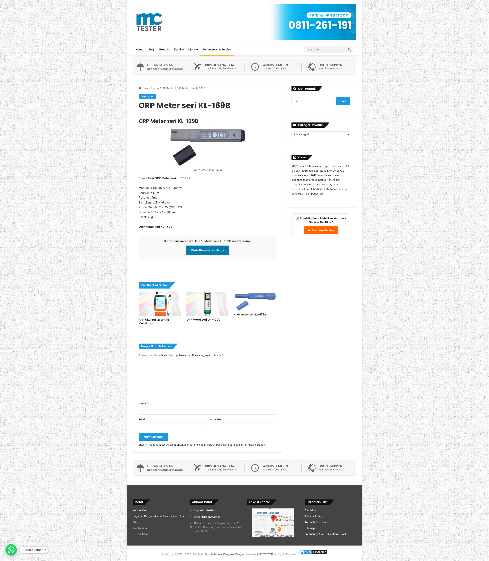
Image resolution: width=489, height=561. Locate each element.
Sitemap (310, 528)
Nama (143, 403)
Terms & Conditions (317, 522)
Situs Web (216, 419)
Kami (177, 49)
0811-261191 (207, 510)
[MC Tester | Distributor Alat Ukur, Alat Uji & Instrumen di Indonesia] (149, 21)
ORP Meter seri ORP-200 (203, 320)
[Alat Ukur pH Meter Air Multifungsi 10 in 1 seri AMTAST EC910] (160, 304)
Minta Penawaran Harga (207, 250)
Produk (164, 49)
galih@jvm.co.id (210, 516)
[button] (11, 550)
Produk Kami (140, 534)
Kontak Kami (140, 510)
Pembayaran (140, 528)
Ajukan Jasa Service (321, 230)
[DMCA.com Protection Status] (313, 554)
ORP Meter (167, 88)
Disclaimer (311, 510)
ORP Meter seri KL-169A (250, 314)
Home (139, 49)
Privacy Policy (313, 516)
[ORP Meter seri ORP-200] (207, 304)
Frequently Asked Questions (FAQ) (326, 534)
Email (143, 419)
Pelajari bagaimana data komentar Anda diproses (236, 444)
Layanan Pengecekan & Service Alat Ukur (158, 516)
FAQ (151, 49)
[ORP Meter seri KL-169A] (255, 301)
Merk (191, 49)
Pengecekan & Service (216, 49)
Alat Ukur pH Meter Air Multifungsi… (154, 321)
